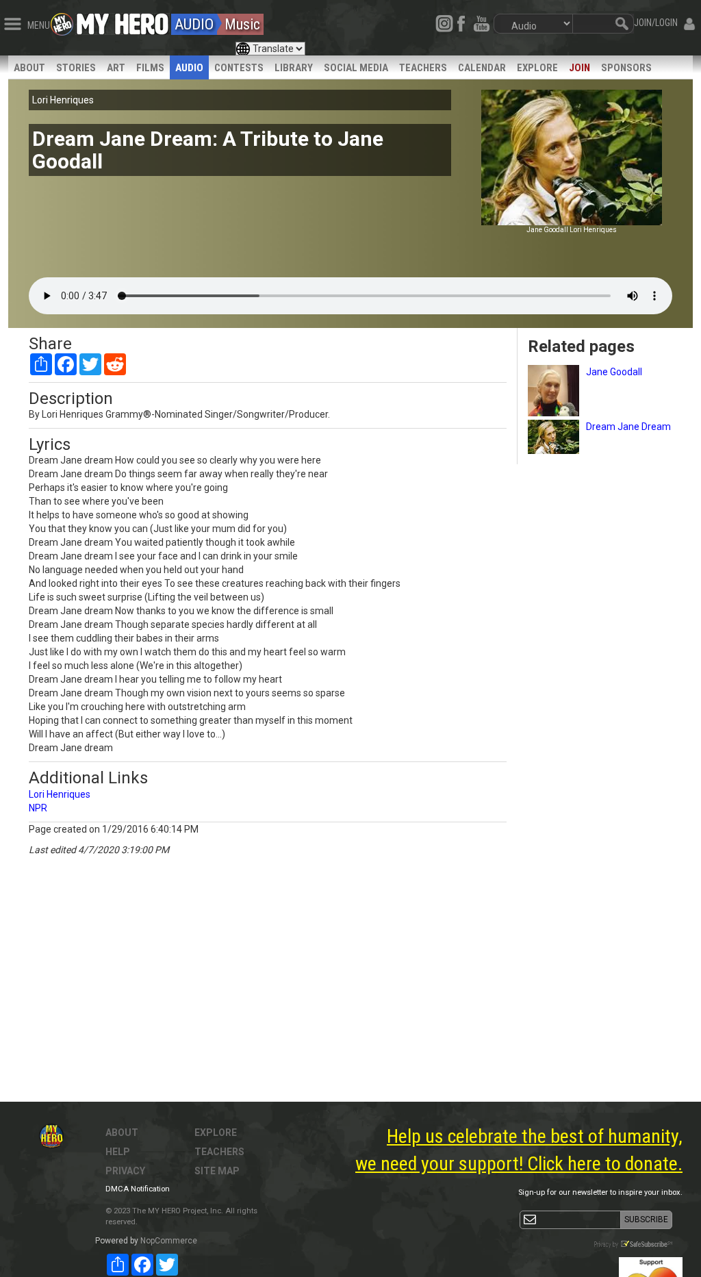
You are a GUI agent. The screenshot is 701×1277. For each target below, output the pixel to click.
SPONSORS (626, 68)
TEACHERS (423, 68)
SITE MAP (217, 1170)
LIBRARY (294, 68)
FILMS (150, 68)
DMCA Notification (137, 1189)
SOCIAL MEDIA (356, 68)
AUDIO (189, 68)
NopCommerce (168, 1241)
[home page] (122, 20)
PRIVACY (125, 1170)
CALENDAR (482, 68)
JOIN (579, 68)
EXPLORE (537, 68)
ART (116, 68)
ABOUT (29, 68)
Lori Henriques (59, 794)
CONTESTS (239, 68)
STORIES (76, 68)
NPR (38, 807)
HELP (117, 1151)
